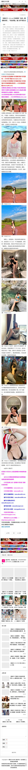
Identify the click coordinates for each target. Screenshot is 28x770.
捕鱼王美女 (8, 3)
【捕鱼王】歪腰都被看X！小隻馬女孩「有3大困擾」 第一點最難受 (7, 607)
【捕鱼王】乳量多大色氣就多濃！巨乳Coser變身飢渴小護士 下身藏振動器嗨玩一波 (18, 678)
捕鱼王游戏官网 (5, 526)
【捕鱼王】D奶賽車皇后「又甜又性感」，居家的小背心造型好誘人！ (17, 651)
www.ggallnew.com (19, 509)
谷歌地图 (16, 761)
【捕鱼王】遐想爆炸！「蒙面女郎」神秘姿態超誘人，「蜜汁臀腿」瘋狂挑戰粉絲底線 (18, 637)
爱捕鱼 (15, 561)
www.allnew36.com (20, 494)
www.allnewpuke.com (7, 502)
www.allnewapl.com (17, 506)
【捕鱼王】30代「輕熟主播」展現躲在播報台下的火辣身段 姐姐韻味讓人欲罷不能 (18, 705)
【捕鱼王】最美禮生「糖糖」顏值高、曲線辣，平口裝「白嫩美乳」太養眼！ (18, 658)
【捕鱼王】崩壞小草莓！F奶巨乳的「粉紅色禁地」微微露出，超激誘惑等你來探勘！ (18, 685)
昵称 (5, 740)
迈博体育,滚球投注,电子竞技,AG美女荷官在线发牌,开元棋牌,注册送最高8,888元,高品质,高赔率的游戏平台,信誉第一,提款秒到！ (13, 90)
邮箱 (5, 743)
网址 (4, 746)
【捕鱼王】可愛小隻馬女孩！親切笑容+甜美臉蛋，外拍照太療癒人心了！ (18, 644)
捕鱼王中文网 (5, 1)
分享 (19, 533)
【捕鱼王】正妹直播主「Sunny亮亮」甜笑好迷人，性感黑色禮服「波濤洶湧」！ (18, 691)
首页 (3, 3)
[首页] (26, 760)
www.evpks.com (18, 488)
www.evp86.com (18, 491)
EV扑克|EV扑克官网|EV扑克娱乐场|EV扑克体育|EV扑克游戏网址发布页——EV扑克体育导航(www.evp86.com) (13, 83)
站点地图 (23, 759)
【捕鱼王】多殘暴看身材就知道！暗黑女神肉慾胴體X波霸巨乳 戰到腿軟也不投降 (18, 631)
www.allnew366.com (20, 497)
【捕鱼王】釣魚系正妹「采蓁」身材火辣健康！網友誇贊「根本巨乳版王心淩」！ (18, 712)
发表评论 (23, 15)
